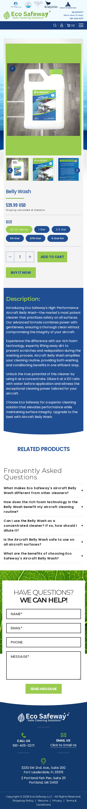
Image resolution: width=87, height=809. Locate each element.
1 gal (41, 229)
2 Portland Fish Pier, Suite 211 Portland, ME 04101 (43, 780)
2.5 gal (61, 229)
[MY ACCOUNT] (61, 25)
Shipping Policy (23, 800)
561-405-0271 (76, 18)
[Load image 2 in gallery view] (43, 169)
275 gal (37, 238)
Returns (43, 800)
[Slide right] (77, 170)
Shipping (11, 210)
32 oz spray (19, 229)
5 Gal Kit (60, 238)
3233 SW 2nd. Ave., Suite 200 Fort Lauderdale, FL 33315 (43, 770)
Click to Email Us (63, 745)
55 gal (17, 238)
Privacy (57, 800)
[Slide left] (10, 170)
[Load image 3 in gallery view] (68, 169)
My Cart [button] (72, 25)
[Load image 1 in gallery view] (17, 169)
